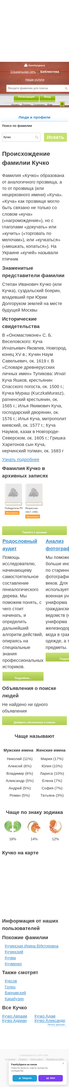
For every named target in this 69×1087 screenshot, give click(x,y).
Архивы (15, 104)
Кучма (10, 958)
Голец (10, 987)
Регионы (26, 104)
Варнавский (15, 993)
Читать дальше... (57, 1024)
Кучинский (14, 952)
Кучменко (13, 964)
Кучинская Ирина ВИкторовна (31, 946)
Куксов (11, 981)
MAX (52, 1078)
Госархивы (39, 104)
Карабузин (14, 999)
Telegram (27, 1078)
